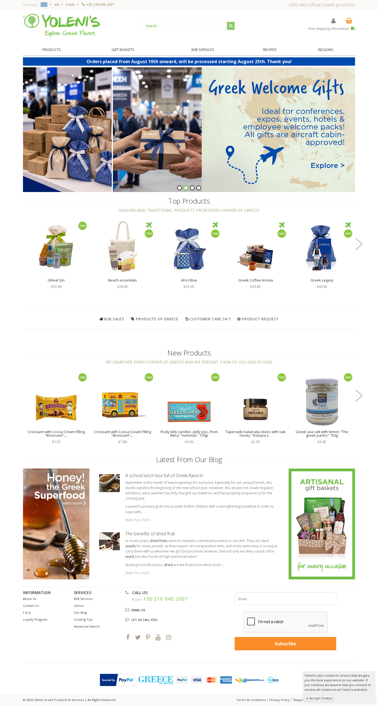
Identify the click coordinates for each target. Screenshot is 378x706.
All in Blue (189, 280)
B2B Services (83, 599)
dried (168, 564)
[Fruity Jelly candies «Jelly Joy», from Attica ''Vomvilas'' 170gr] (189, 398)
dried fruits (158, 540)
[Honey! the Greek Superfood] (56, 524)
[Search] (231, 26)
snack (129, 556)
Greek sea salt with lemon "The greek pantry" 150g (322, 433)
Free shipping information (329, 28)
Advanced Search (87, 626)
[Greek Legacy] (322, 246)
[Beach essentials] (122, 246)
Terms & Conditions (251, 700)
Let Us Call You (144, 620)
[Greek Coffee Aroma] (255, 246)
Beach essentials (122, 280)
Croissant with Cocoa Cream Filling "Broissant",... (56, 433)
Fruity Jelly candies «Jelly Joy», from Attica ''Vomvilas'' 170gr (189, 433)
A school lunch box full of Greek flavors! (164, 475)
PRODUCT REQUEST (260, 318)
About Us (29, 599)
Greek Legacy (321, 280)
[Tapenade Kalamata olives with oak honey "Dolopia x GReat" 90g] (255, 398)
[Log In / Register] (333, 20)
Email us (138, 610)
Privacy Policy (279, 700)
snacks (130, 546)
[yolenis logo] (61, 25)
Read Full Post (137, 520)
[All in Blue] (189, 246)
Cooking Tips (83, 619)
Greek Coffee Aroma (255, 280)
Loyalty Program (35, 619)
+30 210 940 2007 (100, 4)
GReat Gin (56, 280)
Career (79, 605)
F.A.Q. (27, 612)
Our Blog (80, 612)
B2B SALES (114, 318)
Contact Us (31, 605)
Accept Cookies (320, 698)
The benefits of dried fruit (150, 534)
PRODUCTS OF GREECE (157, 318)
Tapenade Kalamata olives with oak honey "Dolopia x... (256, 433)
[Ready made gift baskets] (322, 523)
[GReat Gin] (56, 246)
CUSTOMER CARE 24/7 (210, 318)
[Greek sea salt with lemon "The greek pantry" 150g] (322, 398)
